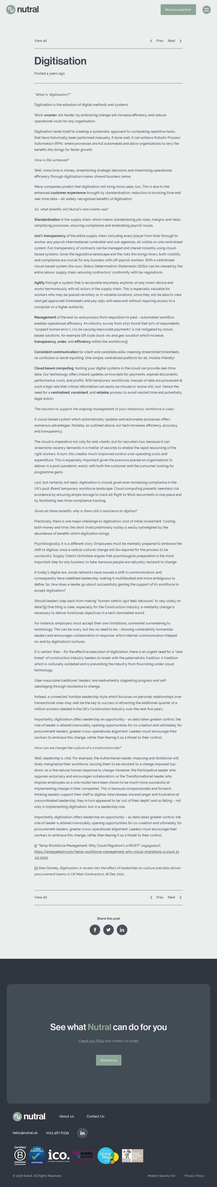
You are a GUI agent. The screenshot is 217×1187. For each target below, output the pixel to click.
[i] (126, 342)
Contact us (108, 1060)
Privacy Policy (194, 1175)
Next (171, 41)
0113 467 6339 (57, 1133)
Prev (160, 41)
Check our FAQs (91, 1041)
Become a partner (178, 10)
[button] (206, 9)
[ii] (45, 607)
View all (40, 41)
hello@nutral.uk (25, 1133)
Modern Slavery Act (161, 1175)
